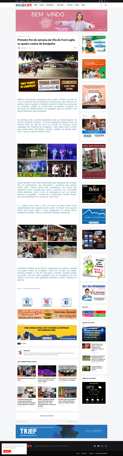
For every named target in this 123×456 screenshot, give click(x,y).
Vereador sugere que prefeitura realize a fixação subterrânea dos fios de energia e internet (67, 401)
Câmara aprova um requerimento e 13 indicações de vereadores (67, 379)
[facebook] (99, 1)
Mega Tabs (60, 5)
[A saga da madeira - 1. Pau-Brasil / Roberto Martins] (86, 368)
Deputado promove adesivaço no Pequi (26, 379)
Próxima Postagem (72, 421)
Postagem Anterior (22, 421)
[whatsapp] (106, 1)
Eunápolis (28, 36)
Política (70, 5)
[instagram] (104, 1)
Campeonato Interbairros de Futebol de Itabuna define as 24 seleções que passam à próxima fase (98, 358)
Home (17, 1)
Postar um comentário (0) (47, 415)
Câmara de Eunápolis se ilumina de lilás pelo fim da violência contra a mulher (47, 379)
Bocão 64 (27, 351)
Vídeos (77, 5)
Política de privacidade (36, 1)
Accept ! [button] (7, 451)
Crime (83, 5)
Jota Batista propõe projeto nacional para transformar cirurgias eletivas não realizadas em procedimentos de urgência (26, 402)
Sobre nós (22, 1)
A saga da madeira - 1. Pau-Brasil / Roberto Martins (97, 368)
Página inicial (20, 36)
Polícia (42, 5)
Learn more (12, 447)
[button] (101, 5)
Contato (28, 1)
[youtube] (101, 1)
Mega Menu (49, 5)
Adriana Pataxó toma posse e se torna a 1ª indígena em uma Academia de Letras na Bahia (97, 347)
